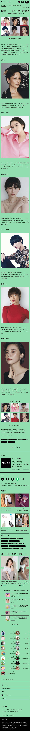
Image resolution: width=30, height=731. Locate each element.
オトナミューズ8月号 (6, 543)
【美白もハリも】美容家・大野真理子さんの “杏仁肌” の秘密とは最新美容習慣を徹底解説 (9, 583)
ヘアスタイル (13, 439)
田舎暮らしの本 (5, 727)
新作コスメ (19, 538)
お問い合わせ (26, 469)
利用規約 (20, 709)
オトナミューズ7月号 (14, 541)
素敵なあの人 (7, 723)
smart (19, 725)
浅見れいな (20, 439)
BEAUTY (3, 5)
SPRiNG (25, 723)
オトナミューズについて (7, 709)
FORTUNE (12, 596)
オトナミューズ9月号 (18, 543)
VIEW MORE (15, 624)
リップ (9, 538)
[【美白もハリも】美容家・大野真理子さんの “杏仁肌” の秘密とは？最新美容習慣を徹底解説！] (9, 568)
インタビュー (4, 546)
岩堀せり (3, 548)
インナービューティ (20, 546)
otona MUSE (4, 725)
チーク (20, 548)
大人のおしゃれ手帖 (17, 722)
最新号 (16, 711)
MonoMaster (25, 725)
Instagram (18, 469)
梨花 (8, 439)
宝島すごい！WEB (13, 727)
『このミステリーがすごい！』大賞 (8, 728)
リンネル (14, 723)
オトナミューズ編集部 (25, 7)
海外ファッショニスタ (12, 548)
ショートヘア (11, 442)
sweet (24, 722)
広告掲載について (5, 711)
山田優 (26, 439)
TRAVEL (12, 608)
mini (2, 723)
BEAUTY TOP (15, 447)
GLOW (9, 725)
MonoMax (14, 725)
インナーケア (4, 541)
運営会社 (12, 711)
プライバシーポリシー (6, 713)
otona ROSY (20, 723)
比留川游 (3, 439)
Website (13, 469)
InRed (11, 722)
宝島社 (14, 713)
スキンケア (4, 538)
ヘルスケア (11, 546)
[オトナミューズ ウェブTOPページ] (15, 706)
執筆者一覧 (15, 709)
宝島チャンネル (5, 722)
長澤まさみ (4, 442)
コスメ (14, 538)
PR (1, 585)
